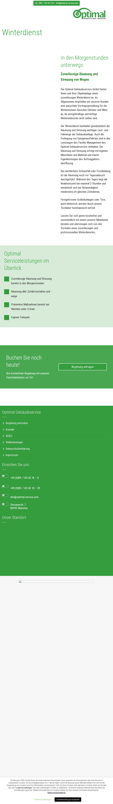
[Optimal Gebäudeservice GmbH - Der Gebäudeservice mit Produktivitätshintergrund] (57, 13)
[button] (4, 13)
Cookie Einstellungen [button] (42, 799)
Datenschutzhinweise (57, 793)
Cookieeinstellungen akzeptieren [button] (68, 799)
